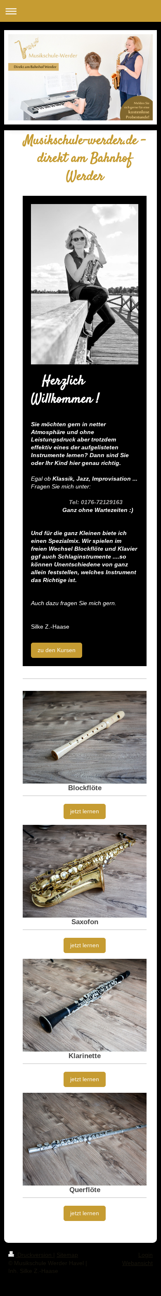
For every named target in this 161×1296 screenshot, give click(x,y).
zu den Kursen (57, 650)
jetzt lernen (84, 811)
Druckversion (34, 1254)
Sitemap (67, 1254)
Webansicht (137, 1263)
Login (145, 1254)
